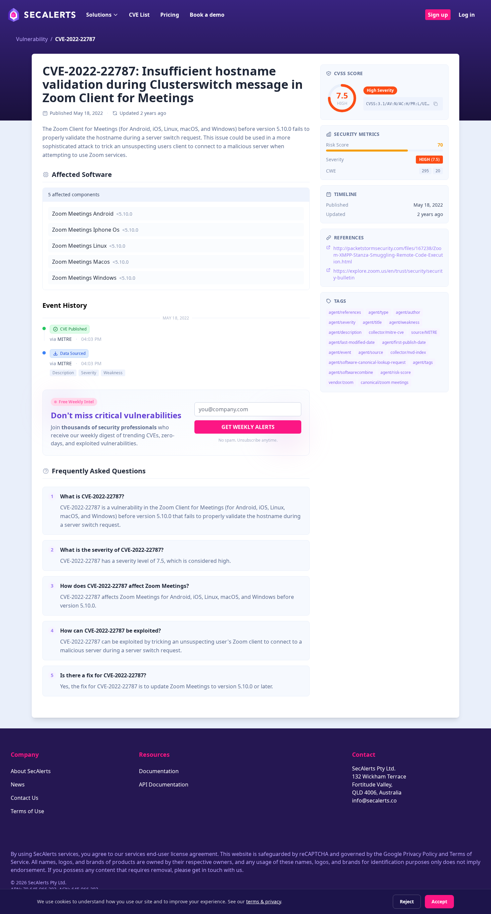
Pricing (169, 14)
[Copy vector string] (435, 103)
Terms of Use (27, 811)
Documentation (159, 771)
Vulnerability (32, 39)
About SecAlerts (31, 771)
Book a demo (207, 14)
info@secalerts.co (374, 800)
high (429, 159)
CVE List (139, 14)
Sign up (438, 14)
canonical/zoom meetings (384, 382)
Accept (439, 901)
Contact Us (24, 798)
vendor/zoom (341, 382)
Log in (467, 14)
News (18, 784)
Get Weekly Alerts (248, 427)
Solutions (99, 14)
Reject (407, 901)
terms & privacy (263, 901)
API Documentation (163, 784)
